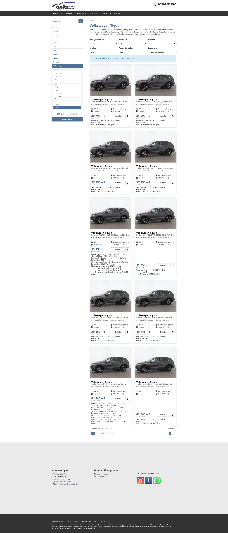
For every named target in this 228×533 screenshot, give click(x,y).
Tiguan (57, 107)
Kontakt (117, 13)
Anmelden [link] (68, 119)
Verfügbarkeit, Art (97, 39)
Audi (55, 27)
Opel (55, 50)
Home (55, 13)
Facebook (65, 521)
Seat (55, 54)
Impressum (74, 521)
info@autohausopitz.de (68, 484)
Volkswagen (58, 66)
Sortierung (152, 48)
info (91, 20)
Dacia (55, 35)
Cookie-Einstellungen (101, 521)
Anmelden (56, 521)
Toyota (56, 62)
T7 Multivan (58, 96)
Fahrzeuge (80, 13)
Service (106, 13)
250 (111, 433)
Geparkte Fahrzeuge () (68, 114)
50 (102, 433)
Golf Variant (58, 82)
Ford (55, 39)
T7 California (58, 93)
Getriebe (151, 39)
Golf (56, 79)
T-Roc (56, 90)
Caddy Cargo (58, 73)
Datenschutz (86, 521)
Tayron (57, 104)
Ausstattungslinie (126, 48)
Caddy (56, 71)
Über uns (93, 13)
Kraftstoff (123, 39)
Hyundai (56, 43)
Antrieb (93, 48)
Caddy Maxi (58, 76)
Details (118, 116)
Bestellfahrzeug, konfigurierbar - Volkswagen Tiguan (110, 96)
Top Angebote (66, 13)
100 (106, 433)
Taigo (56, 101)
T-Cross (57, 87)
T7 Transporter (59, 99)
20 (97, 433)
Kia (54, 47)
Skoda (55, 58)
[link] (127, 116)
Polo (56, 85)
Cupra (55, 31)
